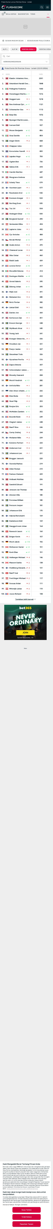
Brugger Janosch (16, 458)
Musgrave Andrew (17, 177)
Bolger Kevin (14, 537)
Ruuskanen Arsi (15, 193)
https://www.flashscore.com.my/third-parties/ (22, 1189)
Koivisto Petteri (16, 443)
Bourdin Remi (14, 417)
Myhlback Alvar (15, 328)
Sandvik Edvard (15, 484)
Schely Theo (14, 182)
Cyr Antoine (14, 234)
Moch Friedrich (15, 380)
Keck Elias (13, 552)
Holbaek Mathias (16, 479)
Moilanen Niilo (15, 438)
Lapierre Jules (15, 229)
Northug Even (15, 203)
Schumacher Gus (16, 110)
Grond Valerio (15, 281)
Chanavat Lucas (16, 250)
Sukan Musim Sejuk (14, 41)
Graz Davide (14, 136)
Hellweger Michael (17, 557)
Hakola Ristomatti (17, 516)
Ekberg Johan (15, 287)
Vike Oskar (14, 255)
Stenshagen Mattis (17, 94)
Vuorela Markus (15, 464)
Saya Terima (26, 1210)
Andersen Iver (15, 448)
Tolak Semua (26, 1217)
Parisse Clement (16, 474)
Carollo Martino (15, 172)
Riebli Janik (14, 261)
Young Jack (14, 333)
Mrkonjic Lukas (15, 589)
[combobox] (25, 61)
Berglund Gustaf (16, 219)
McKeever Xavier (16, 547)
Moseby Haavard (16, 375)
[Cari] (42, 7)
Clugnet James (15, 422)
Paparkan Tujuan (26, 1224)
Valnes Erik (13, 167)
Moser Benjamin (16, 130)
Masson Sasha (15, 563)
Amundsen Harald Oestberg (19, 83)
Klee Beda (13, 396)
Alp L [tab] (5, 49)
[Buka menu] (47, 7)
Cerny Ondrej (15, 432)
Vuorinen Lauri (15, 188)
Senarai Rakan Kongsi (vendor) (15, 1205)
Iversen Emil (14, 125)
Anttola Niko (14, 386)
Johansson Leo (15, 453)
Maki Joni (13, 292)
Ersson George (15, 323)
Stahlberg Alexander (18, 568)
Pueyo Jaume (14, 349)
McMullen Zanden (16, 412)
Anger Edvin (14, 141)
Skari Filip (13, 401)
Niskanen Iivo (15, 297)
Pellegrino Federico (17, 89)
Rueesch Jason (15, 531)
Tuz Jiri (12, 208)
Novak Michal (14, 240)
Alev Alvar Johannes (17, 391)
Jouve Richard (15, 594)
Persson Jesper (16, 505)
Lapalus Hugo (15, 156)
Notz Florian (14, 302)
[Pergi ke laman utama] (14, 7)
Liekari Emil (14, 307)
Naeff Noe (13, 427)
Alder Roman (14, 469)
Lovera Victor (15, 266)
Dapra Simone (15, 365)
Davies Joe (14, 313)
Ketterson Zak (15, 318)
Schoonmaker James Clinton (19, 370)
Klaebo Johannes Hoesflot (19, 78)
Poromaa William (16, 500)
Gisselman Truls (16, 354)
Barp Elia (13, 115)
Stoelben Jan (14, 344)
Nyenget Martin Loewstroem (19, 120)
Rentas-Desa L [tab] (28, 49)
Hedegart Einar (15, 214)
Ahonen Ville (14, 495)
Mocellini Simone (16, 271)
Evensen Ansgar (16, 198)
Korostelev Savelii (17, 151)
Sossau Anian (15, 583)
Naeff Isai (13, 573)
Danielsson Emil (15, 521)
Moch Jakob (14, 542)
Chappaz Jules (15, 146)
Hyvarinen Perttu (16, 359)
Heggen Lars (14, 99)
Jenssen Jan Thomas (18, 490)
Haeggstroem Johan (18, 526)
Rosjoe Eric (14, 406)
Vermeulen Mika (16, 224)
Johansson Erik (15, 511)
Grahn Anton (14, 245)
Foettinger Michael (17, 578)
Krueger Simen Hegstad (18, 339)
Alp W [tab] (14, 49)
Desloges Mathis (16, 276)
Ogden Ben (14, 162)
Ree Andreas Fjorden (17, 104)
